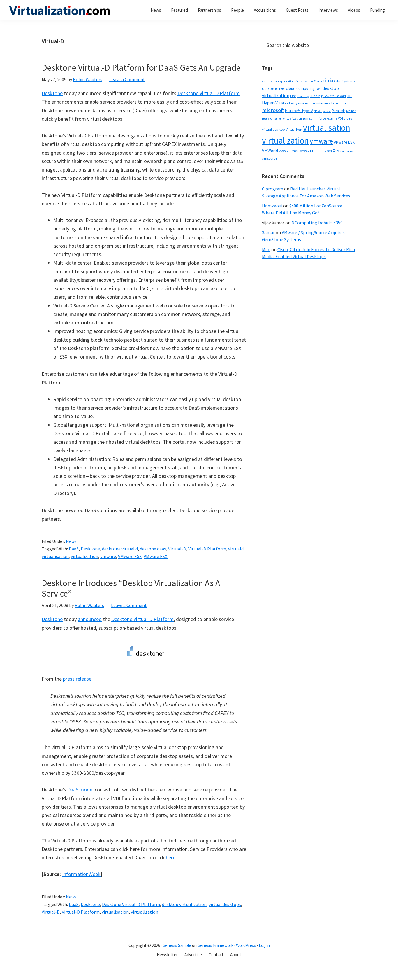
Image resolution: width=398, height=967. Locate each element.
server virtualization (288, 118)
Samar (268, 232)
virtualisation (55, 556)
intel (312, 103)
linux (342, 103)
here (170, 857)
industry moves (296, 103)
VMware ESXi (156, 556)
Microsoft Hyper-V (299, 110)
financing (303, 96)
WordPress (246, 945)
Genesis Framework (215, 945)
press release (77, 678)
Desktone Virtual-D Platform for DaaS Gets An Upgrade (141, 67)
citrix (328, 80)
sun (305, 118)
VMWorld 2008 (289, 151)
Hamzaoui (272, 206)
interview (323, 103)
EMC (293, 96)
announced (90, 619)
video (348, 118)
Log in (264, 945)
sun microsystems (323, 118)
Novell (318, 111)
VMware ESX (130, 556)
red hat (351, 111)
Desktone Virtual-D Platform (208, 93)
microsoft (273, 110)
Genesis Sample (177, 945)
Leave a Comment (127, 79)
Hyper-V (270, 103)
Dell (319, 88)
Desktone (52, 93)
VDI (340, 118)
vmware (108, 556)
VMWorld (270, 150)
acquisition (270, 81)
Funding (316, 96)
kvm (334, 103)
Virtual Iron (294, 129)
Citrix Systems (344, 81)
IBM (281, 103)
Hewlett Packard (334, 96)
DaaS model (80, 789)
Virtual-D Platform (207, 549)
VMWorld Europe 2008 (316, 151)
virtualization (84, 556)
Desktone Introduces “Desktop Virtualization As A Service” (131, 588)
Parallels (338, 110)
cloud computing (300, 88)
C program (272, 189)
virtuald (236, 549)
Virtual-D (177, 549)
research (268, 118)
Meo (266, 249)
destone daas (153, 549)
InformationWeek (81, 874)
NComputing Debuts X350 (317, 222)
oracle (327, 111)
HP (349, 95)
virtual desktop (273, 129)
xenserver (348, 151)
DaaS (74, 549)
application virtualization (296, 81)
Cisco (318, 81)
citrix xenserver (273, 88)
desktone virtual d (120, 549)
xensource (269, 158)
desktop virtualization (184, 904)
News (71, 541)
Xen (337, 150)
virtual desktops (225, 904)
